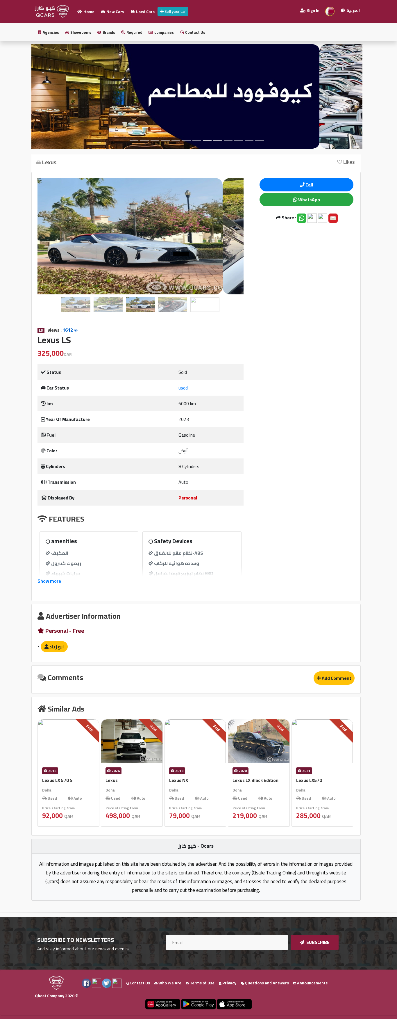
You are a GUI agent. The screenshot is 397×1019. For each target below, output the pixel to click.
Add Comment (336, 678)
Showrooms (80, 32)
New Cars (114, 11)
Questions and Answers (266, 983)
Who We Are (169, 983)
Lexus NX (178, 780)
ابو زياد (56, 646)
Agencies (50, 32)
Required (134, 32)
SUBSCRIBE (317, 942)
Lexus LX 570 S (57, 780)
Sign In (312, 10)
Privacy (228, 983)
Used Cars (145, 11)
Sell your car (175, 11)
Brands (108, 32)
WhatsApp (308, 199)
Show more (49, 581)
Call (309, 184)
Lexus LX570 (309, 780)
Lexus (111, 780)
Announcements (312, 983)
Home (88, 11)
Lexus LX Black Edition (255, 780)
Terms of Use (201, 983)
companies (163, 32)
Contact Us (194, 32)
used (183, 387)
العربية (353, 10)
